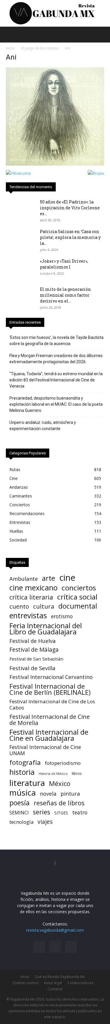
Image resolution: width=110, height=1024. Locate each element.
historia (22, 772)
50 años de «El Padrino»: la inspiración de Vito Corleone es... (70, 207)
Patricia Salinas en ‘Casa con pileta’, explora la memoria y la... (70, 237)
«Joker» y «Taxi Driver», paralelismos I (64, 264)
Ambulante (23, 578)
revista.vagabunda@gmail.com (55, 930)
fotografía (25, 762)
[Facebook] (39, 947)
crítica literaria (31, 597)
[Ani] (55, 164)
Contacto (55, 988)
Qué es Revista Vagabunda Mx (60, 976)
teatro (79, 812)
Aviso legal (53, 982)
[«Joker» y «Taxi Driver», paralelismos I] (20, 268)
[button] (10, 35)
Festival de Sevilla (32, 668)
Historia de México (53, 774)
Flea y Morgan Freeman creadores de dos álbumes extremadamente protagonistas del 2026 (56, 358)
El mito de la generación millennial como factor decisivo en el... (65, 295)
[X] (71, 947)
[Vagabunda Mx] (55, 13)
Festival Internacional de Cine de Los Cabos (52, 704)
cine (67, 578)
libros (77, 773)
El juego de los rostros (39, 48)
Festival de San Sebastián (36, 659)
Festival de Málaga (34, 650)
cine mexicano (33, 588)
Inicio (10, 48)
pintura (70, 794)
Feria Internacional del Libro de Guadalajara (45, 628)
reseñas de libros (59, 803)
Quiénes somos (25, 982)
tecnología (21, 822)
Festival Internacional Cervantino (51, 677)
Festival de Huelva (32, 641)
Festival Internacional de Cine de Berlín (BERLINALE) (50, 689)
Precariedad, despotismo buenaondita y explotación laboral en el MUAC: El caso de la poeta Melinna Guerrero (56, 404)
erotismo (62, 616)
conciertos (79, 588)
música (22, 792)
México (59, 783)
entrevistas (28, 615)
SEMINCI (19, 812)
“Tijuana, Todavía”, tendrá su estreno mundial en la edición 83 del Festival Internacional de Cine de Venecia (56, 379)
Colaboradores (80, 982)
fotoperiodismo (63, 763)
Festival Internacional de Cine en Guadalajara (48, 735)
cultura (43, 606)
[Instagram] (55, 946)
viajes (45, 822)
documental (77, 606)
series (41, 812)
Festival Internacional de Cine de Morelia (49, 720)
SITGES (61, 813)
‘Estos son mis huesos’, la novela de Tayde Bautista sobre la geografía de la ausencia (56, 340)
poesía (19, 803)
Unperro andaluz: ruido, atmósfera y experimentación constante (42, 425)
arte (48, 578)
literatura (27, 783)
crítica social (77, 597)
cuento (19, 606)
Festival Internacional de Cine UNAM (45, 750)
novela (48, 794)
